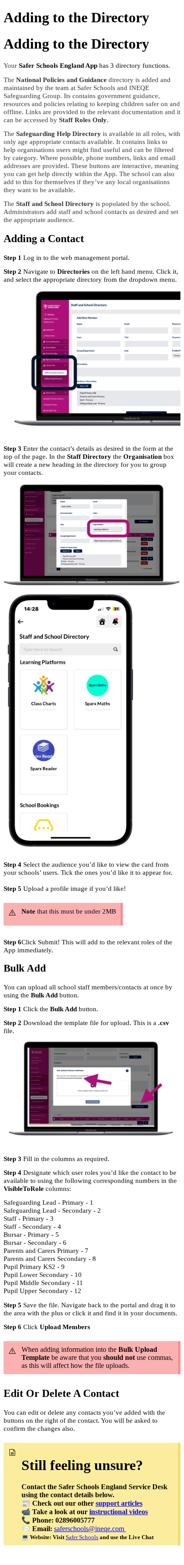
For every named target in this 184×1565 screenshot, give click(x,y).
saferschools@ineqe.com (90, 1528)
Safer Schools (82, 1537)
